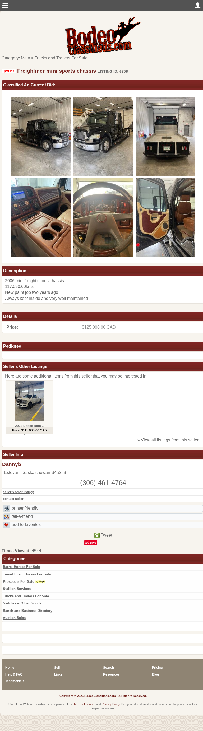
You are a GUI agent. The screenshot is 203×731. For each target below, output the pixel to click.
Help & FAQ (13, 674)
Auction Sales (14, 618)
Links (58, 674)
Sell (57, 667)
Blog (155, 674)
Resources (111, 674)
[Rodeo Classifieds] (103, 35)
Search (108, 667)
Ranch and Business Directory (27, 611)
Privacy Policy (111, 704)
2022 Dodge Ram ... (29, 426)
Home (9, 667)
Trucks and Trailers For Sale (26, 596)
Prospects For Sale (19, 582)
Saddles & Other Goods (22, 603)
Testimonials (14, 681)
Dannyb (11, 464)
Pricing (157, 667)
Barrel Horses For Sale (21, 567)
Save (93, 542)
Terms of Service (84, 704)
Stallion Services (17, 589)
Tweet (106, 535)
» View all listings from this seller (168, 440)
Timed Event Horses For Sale (27, 574)
